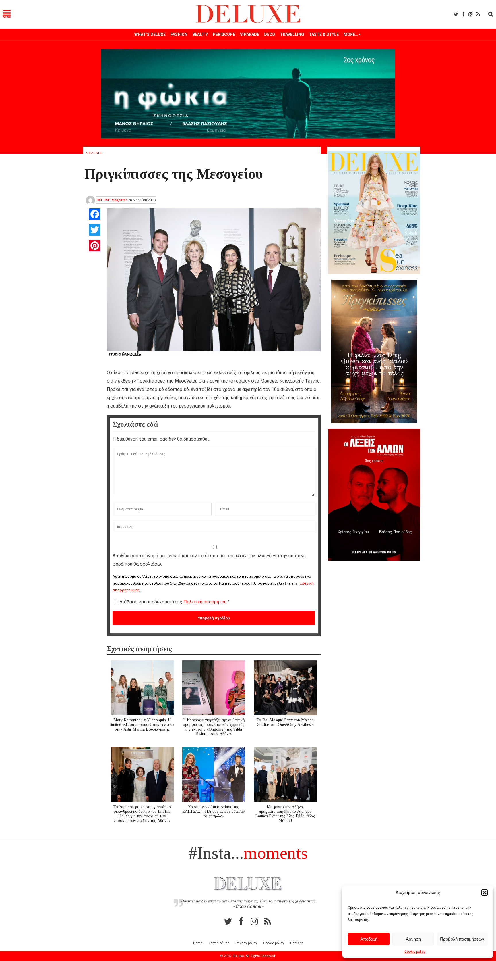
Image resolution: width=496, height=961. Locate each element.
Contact (296, 943)
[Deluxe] (248, 22)
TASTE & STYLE (324, 34)
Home (198, 943)
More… (351, 34)
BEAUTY (200, 34)
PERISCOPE (224, 34)
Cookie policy (414, 952)
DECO (269, 34)
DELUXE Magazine (111, 200)
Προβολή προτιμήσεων (462, 939)
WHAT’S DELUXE (150, 34)
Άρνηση (413, 939)
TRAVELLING (292, 34)
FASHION (178, 34)
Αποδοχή (368, 939)
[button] (484, 892)
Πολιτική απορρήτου (205, 602)
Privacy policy (246, 943)
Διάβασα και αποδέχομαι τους (174, 602)
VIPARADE (249, 34)
